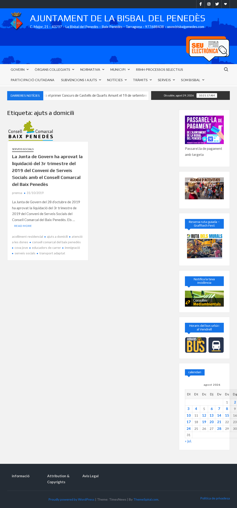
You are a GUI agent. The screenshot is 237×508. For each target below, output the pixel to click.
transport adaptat (52, 253)
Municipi (118, 69)
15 (227, 415)
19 (204, 422)
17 (189, 422)
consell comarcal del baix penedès (56, 242)
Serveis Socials (23, 149)
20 (211, 422)
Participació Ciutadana (32, 80)
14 (219, 415)
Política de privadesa (215, 498)
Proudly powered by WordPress (71, 499)
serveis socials (25, 253)
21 (219, 422)
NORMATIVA (90, 69)
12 (204, 415)
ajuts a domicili (57, 236)
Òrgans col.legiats (52, 69)
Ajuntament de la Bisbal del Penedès (117, 18)
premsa (17, 193)
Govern (18, 69)
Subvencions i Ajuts (79, 80)
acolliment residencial (27, 236)
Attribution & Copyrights (58, 479)
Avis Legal (90, 476)
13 (211, 415)
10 (189, 415)
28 (219, 428)
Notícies (115, 80)
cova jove (21, 247)
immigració (72, 247)
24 (189, 428)
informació (20, 476)
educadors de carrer (46, 247)
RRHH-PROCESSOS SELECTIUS (159, 69)
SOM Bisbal (190, 80)
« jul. (188, 441)
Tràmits (140, 80)
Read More (23, 226)
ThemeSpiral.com (145, 499)
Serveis (164, 80)
